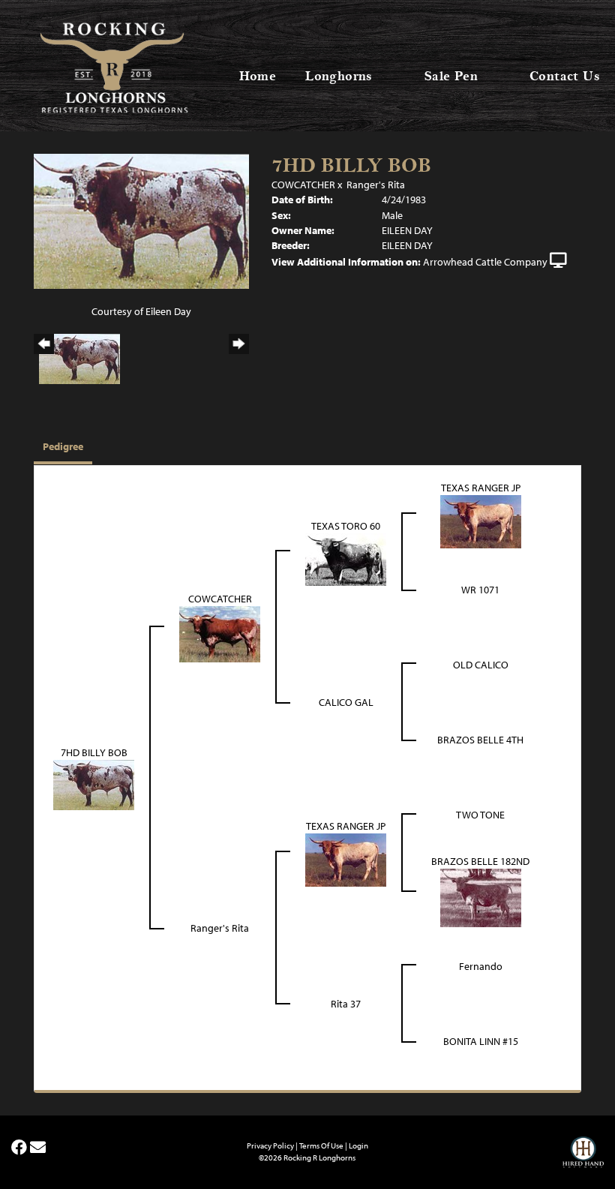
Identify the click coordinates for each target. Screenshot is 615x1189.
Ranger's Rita (375, 184)
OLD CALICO (480, 664)
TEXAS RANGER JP (480, 487)
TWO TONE (480, 814)
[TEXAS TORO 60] (345, 558)
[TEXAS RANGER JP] (480, 520)
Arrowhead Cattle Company (485, 262)
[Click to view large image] (141, 220)
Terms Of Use (321, 1145)
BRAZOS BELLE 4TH (480, 739)
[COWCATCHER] (219, 633)
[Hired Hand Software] (583, 1158)
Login (358, 1145)
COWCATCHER (303, 184)
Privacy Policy (270, 1145)
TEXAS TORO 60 (345, 526)
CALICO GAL (346, 702)
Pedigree (63, 446)
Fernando (480, 966)
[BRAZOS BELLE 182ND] (480, 896)
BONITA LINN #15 (480, 1041)
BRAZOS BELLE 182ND (480, 861)
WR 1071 (480, 589)
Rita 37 (346, 1003)
